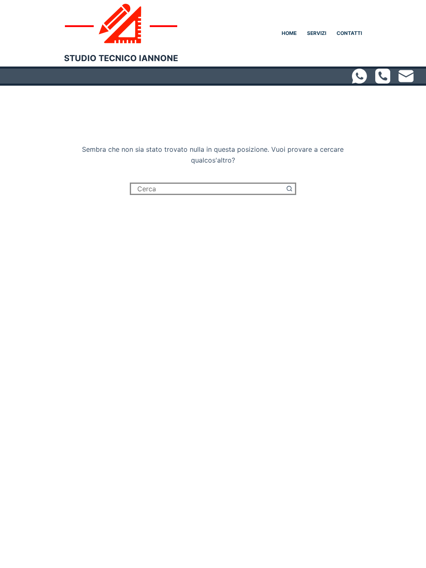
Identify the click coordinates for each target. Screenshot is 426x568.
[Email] (406, 76)
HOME (289, 33)
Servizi (316, 33)
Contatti (349, 33)
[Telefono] (382, 76)
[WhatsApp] (359, 76)
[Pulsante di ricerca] (290, 189)
